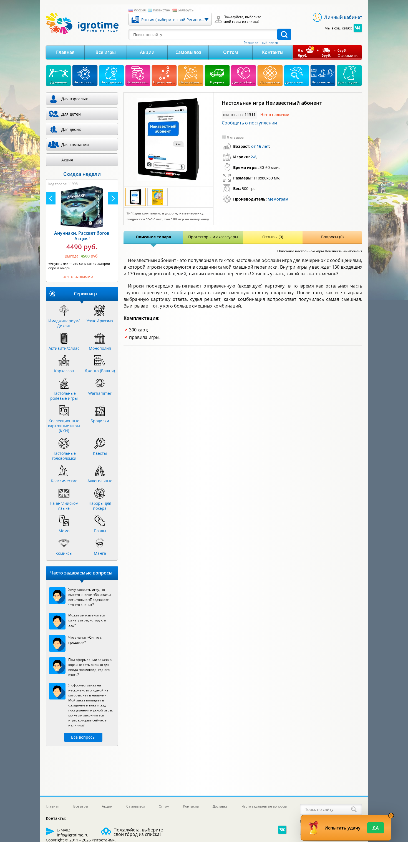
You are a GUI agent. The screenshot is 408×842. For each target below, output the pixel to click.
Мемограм (278, 199)
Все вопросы (83, 737)
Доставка (220, 806)
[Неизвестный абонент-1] (168, 139)
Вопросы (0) (332, 236)
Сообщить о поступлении (249, 123)
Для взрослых (74, 98)
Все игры (105, 52)
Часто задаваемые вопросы (264, 806)
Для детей (71, 114)
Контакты (272, 52)
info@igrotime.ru (73, 835)
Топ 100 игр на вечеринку (186, 219)
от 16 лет (260, 146)
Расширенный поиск (261, 42)
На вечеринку (191, 213)
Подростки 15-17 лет (144, 219)
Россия (140, 10)
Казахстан (161, 10)
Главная (65, 52)
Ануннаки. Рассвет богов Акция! (82, 235)
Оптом (230, 52)
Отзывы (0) (272, 236)
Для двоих (71, 129)
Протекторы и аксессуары (213, 236)
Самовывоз (188, 52)
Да (375, 828)
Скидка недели (82, 174)
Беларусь (186, 10)
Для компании (147, 213)
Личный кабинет (343, 17)
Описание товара (153, 236)
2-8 (253, 156)
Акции (147, 52)
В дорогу (169, 213)
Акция (67, 160)
